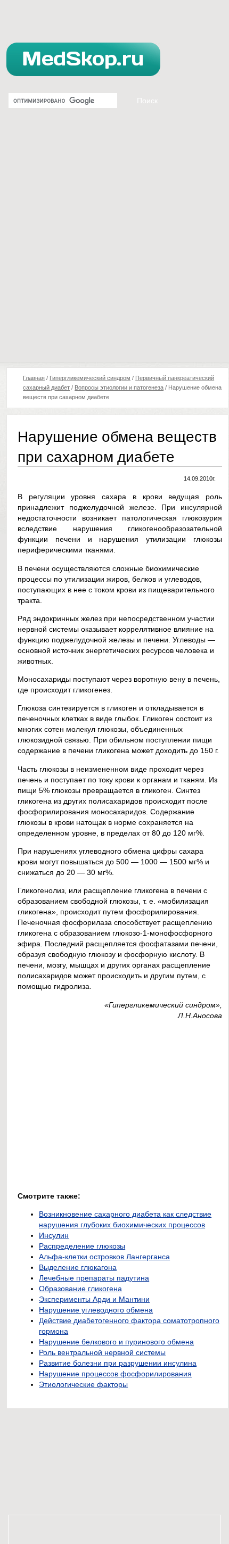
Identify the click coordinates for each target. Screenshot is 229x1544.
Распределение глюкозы (82, 1246)
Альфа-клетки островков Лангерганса (104, 1256)
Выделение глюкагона (78, 1267)
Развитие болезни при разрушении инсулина (118, 1363)
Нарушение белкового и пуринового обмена (116, 1341)
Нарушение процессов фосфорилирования (115, 1373)
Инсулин (54, 1235)
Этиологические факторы (83, 1384)
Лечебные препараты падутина (94, 1278)
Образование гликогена (80, 1288)
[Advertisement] (114, 242)
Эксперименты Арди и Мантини (94, 1299)
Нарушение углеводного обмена (96, 1310)
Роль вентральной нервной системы (102, 1352)
